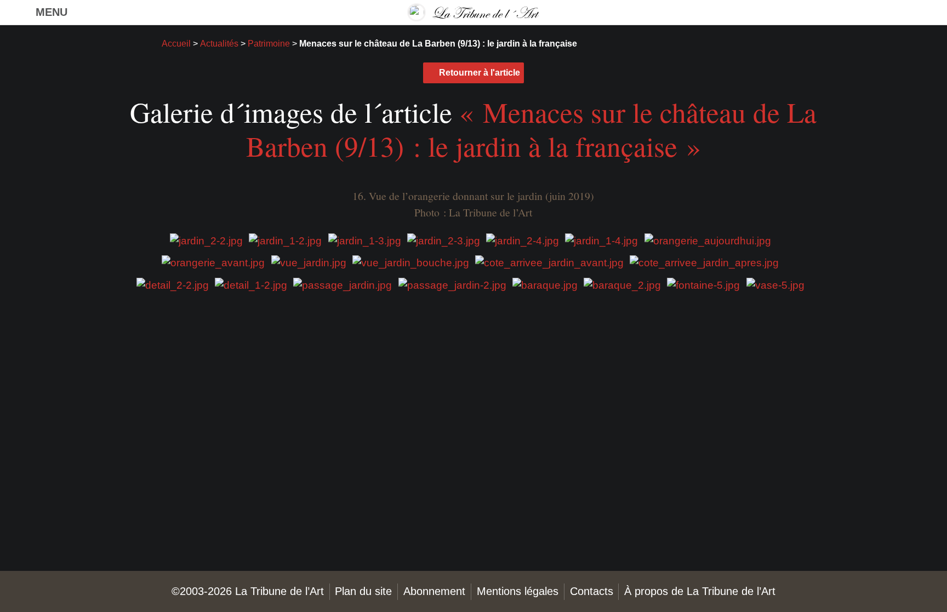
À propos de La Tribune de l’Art (699, 591)
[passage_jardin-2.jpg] (452, 284)
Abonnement (434, 591)
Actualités (219, 43)
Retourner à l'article (479, 72)
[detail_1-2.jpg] (251, 284)
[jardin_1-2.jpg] (285, 240)
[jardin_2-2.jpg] (206, 240)
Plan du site (363, 591)
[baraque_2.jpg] (622, 284)
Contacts (591, 591)
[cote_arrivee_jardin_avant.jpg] (549, 262)
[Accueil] (473, 12)
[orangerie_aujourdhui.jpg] (707, 240)
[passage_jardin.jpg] (342, 284)
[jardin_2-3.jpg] (443, 240)
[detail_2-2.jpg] (172, 284)
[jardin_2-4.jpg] (522, 240)
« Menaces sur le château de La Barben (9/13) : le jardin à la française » (531, 128)
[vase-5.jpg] (775, 284)
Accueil (176, 43)
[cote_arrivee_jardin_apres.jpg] (704, 262)
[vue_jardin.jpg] (308, 262)
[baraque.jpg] (545, 284)
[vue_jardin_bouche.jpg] (410, 262)
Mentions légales (517, 591)
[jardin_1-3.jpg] (364, 240)
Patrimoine (269, 43)
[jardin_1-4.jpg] (601, 240)
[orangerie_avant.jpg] (213, 262)
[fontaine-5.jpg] (703, 284)
